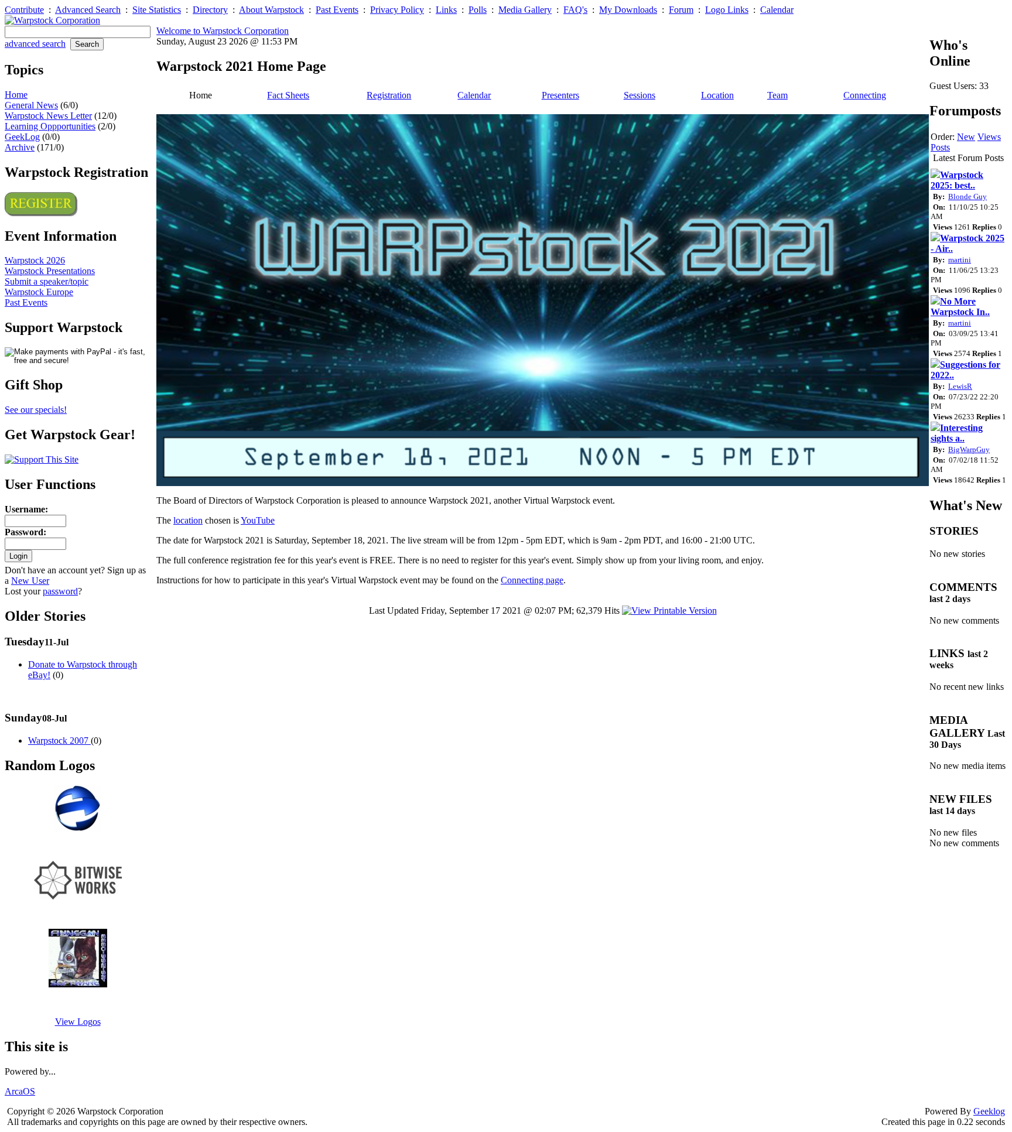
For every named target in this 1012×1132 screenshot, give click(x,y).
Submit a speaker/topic (46, 281)
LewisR (960, 386)
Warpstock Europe (39, 292)
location (188, 520)
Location (717, 95)
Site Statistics (156, 10)
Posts (940, 147)
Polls (478, 10)
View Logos (78, 1022)
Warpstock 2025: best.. (957, 180)
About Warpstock (271, 10)
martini (959, 259)
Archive (20, 147)
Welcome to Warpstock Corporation (222, 31)
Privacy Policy (397, 10)
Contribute (24, 10)
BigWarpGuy (969, 449)
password (60, 591)
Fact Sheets (288, 95)
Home (16, 95)
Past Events (337, 10)
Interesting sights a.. (957, 433)
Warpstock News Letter (48, 116)
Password (24, 532)
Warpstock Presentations (50, 271)
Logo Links (726, 10)
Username (25, 509)
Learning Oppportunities (50, 126)
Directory (210, 10)
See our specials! (36, 410)
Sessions (639, 95)
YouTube (258, 520)
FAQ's (575, 10)
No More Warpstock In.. (960, 306)
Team (777, 95)
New (966, 137)
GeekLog (22, 137)
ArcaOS (20, 1091)
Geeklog (989, 1111)
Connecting (864, 95)
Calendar (777, 10)
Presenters (560, 95)
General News (31, 105)
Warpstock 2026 (35, 260)
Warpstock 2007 (59, 740)
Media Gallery (525, 10)
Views (989, 137)
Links (446, 10)
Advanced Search (88, 10)
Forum (681, 10)
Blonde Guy (967, 196)
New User (30, 581)
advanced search (35, 44)
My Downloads (628, 10)
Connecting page (532, 580)
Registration (389, 95)
